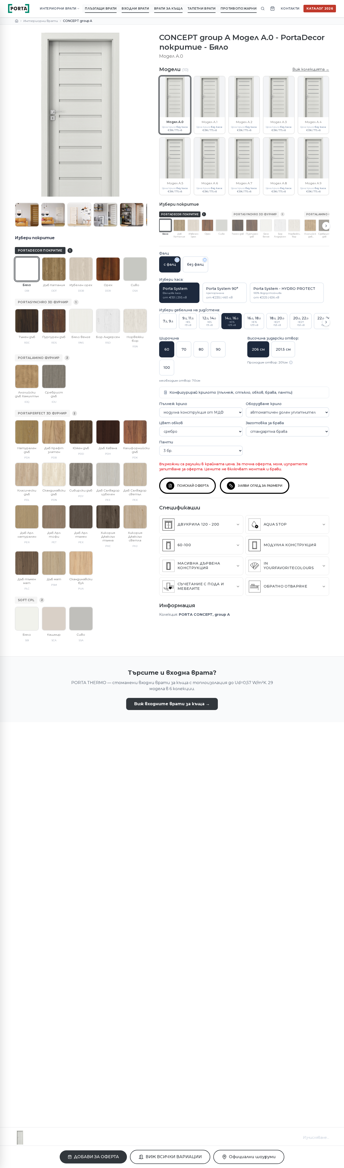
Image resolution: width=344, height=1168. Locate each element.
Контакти (290, 8)
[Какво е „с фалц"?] (177, 259)
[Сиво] (135, 269)
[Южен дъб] (81, 432)
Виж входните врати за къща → (172, 703)
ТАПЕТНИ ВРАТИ (202, 8)
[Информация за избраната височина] (291, 362)
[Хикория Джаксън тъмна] (108, 517)
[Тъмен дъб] (27, 321)
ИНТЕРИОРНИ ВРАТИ (58, 8)
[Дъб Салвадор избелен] (108, 474)
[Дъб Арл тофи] (54, 517)
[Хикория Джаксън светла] (135, 517)
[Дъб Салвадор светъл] (135, 474)
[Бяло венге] (81, 321)
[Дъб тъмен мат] (27, 563)
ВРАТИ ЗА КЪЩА (168, 8)
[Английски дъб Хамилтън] (27, 376)
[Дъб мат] (54, 563)
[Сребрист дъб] (54, 376)
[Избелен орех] (81, 269)
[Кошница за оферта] (272, 8)
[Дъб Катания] (54, 269)
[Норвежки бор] (135, 321)
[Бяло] (27, 269)
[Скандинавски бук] (81, 563)
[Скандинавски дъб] (54, 474)
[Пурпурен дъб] (54, 321)
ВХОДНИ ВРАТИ (135, 8)
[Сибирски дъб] (81, 474)
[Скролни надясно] (326, 226)
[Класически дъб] (27, 474)
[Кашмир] (54, 619)
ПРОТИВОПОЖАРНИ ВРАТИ (245, 8)
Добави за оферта (96, 1156)
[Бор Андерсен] (108, 321)
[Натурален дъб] (27, 432)
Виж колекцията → (310, 69)
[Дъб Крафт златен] (54, 432)
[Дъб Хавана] (108, 432)
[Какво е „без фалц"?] (204, 259)
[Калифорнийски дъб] (135, 432)
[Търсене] (263, 9)
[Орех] (108, 269)
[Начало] (16, 21)
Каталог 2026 (319, 8)
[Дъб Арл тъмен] (81, 517)
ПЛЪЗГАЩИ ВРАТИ (101, 8)
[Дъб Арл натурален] (27, 517)
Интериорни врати (40, 21)
